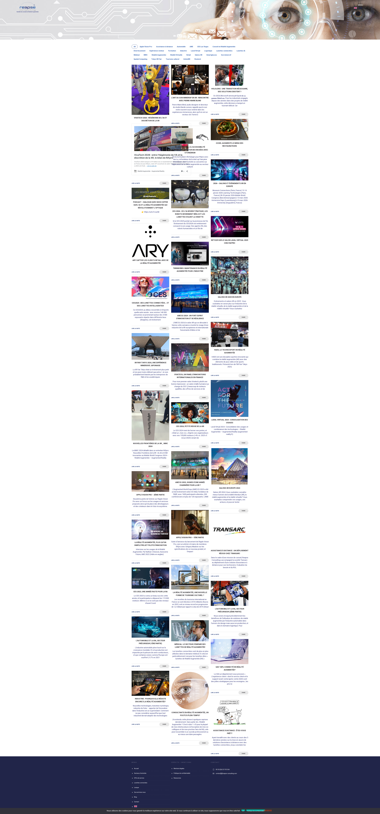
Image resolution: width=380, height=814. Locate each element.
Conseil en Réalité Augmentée (224, 47)
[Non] (268, 810)
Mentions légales (179, 768)
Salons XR (198, 55)
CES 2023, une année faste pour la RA (150, 592)
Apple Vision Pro (146, 47)
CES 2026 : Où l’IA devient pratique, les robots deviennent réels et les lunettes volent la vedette (190, 214)
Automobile (181, 47)
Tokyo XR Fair (156, 59)
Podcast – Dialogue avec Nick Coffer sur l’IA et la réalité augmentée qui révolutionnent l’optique (150, 205)
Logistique (208, 51)
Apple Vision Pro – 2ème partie (150, 495)
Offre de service (139, 778)
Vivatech (197, 59)
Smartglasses (211, 55)
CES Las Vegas (202, 47)
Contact (136, 802)
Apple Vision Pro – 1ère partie (190, 537)
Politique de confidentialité (182, 773)
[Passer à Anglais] (355, 8)
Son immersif (226, 55)
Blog (135, 797)
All (135, 47)
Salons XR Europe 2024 (229, 488)
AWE (191, 47)
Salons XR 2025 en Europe (229, 297)
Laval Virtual (195, 51)
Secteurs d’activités (140, 773)
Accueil (136, 768)
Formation (172, 51)
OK (243, 810)
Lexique (136, 787)
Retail (188, 55)
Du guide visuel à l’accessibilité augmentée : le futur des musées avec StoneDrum (190, 150)
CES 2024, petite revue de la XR (190, 426)
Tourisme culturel (172, 59)
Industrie (183, 51)
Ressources (177, 778)
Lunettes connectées (224, 51)
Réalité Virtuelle (176, 55)
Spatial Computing (140, 59)
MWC (146, 55)
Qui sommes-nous (140, 792)
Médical (137, 55)
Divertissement (139, 51)
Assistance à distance (164, 47)
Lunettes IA (241, 51)
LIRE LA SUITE (136, 183)
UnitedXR (186, 59)
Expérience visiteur (157, 51)
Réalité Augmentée (159, 55)
